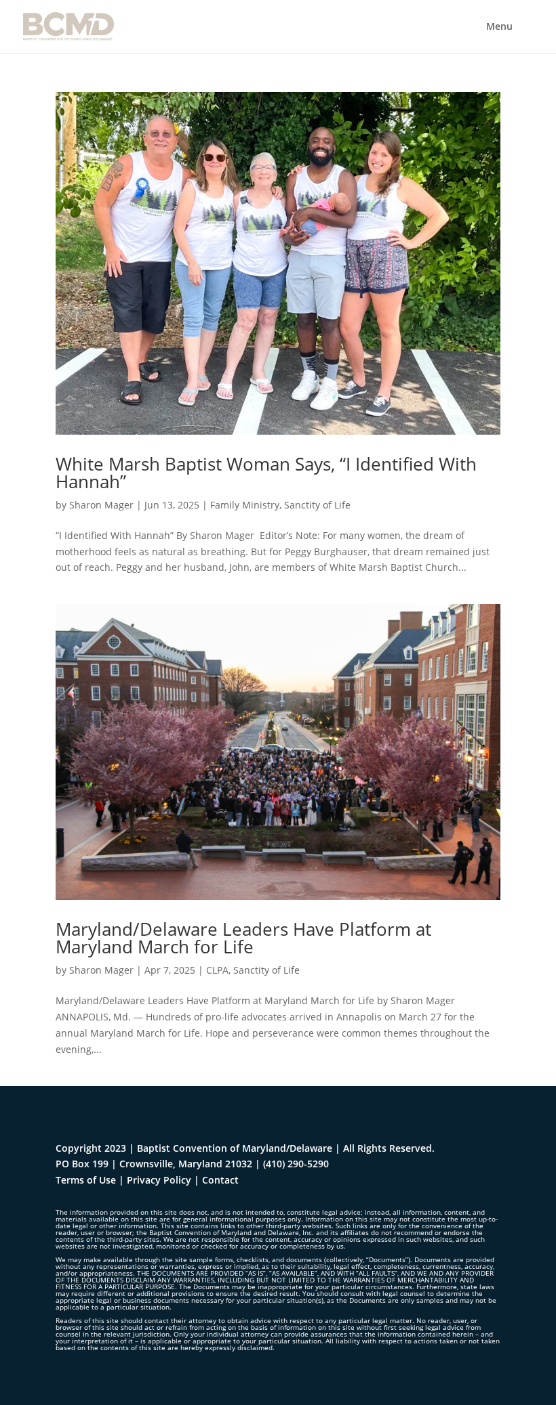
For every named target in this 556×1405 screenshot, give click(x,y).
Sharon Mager (101, 504)
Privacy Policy (159, 1179)
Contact (220, 1179)
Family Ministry (244, 504)
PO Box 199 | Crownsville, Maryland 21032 (154, 1163)
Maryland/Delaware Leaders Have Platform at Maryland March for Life (243, 938)
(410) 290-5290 (296, 1163)
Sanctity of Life (317, 504)
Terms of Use (86, 1179)
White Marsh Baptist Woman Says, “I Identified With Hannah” (266, 473)
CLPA (217, 970)
